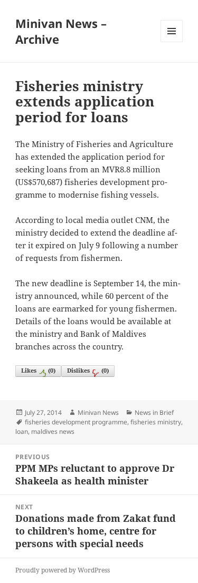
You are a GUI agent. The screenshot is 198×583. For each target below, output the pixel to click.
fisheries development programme (76, 421)
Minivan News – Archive (61, 31)
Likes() (38, 370)
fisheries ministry (155, 421)
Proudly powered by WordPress (62, 570)
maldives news (52, 431)
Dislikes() (88, 370)
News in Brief (154, 412)
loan (21, 431)
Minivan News (98, 412)
